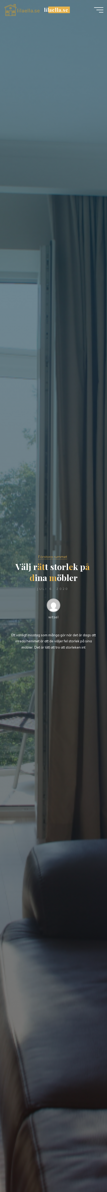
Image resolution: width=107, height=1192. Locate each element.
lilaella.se (56, 10)
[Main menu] (98, 10)
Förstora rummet (52, 556)
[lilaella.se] (22, 9)
